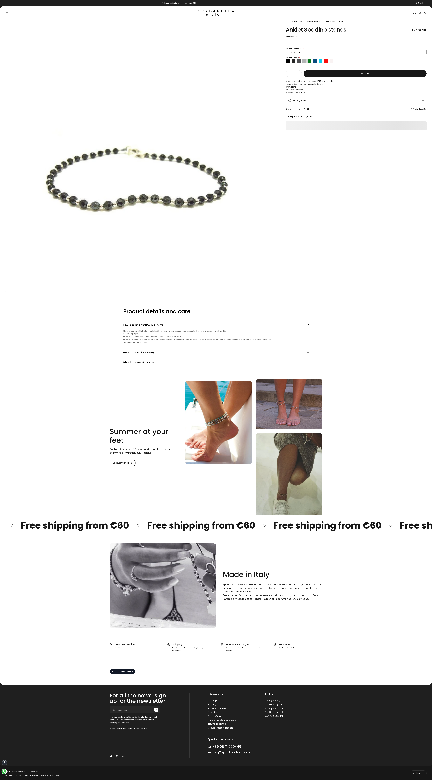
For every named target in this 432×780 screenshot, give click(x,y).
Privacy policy (56, 775)
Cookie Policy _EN (274, 712)
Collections (297, 21)
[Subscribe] (156, 710)
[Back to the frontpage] (287, 21)
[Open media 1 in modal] (142, 156)
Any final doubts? (420, 109)
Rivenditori (213, 712)
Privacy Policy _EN (274, 708)
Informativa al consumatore (222, 720)
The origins (213, 700)
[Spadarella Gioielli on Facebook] (111, 756)
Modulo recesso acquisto (220, 728)
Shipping (212, 704)
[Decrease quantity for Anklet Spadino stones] (288, 73)
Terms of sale (214, 716)
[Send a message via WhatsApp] (4, 771)
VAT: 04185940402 (274, 716)
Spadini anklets (313, 21)
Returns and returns (218, 724)
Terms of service (46, 775)
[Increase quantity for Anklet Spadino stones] (299, 73)
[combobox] (421, 3)
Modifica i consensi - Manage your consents (129, 728)
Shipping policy (34, 775)
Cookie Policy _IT (273, 704)
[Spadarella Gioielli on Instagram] (116, 756)
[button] (4, 762)
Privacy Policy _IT (273, 700)
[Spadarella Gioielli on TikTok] (122, 756)
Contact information (21, 775)
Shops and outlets (217, 708)
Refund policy (9, 775)
